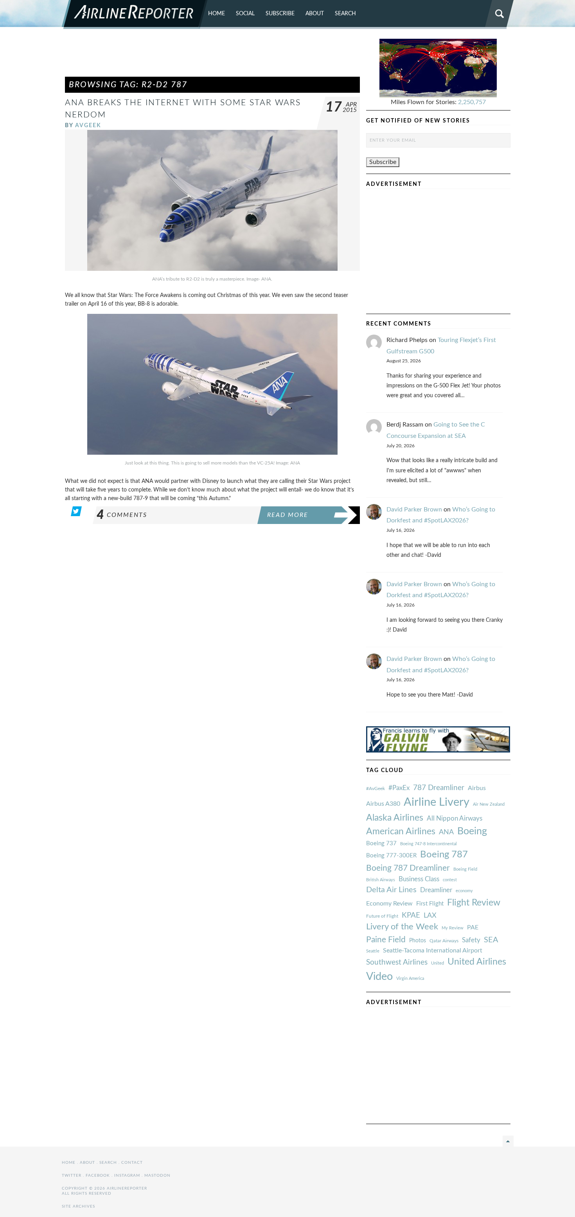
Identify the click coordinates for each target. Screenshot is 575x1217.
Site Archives (78, 1206)
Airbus (477, 788)
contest (450, 880)
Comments (122, 515)
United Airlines (476, 962)
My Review (453, 928)
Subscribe (280, 13)
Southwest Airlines (397, 962)
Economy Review (389, 903)
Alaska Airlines (394, 818)
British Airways (380, 880)
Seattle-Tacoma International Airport (432, 950)
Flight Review (473, 902)
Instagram (127, 1175)
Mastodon (157, 1175)
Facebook (98, 1175)
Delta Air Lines (391, 890)
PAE (472, 927)
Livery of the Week (402, 927)
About (314, 13)
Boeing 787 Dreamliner (408, 868)
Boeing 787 (444, 854)
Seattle (372, 951)
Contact (132, 1163)
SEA (491, 940)
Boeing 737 (381, 843)
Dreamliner (436, 890)
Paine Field (386, 940)
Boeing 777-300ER (391, 856)
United (437, 963)
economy (464, 891)
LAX (430, 915)
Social (245, 13)
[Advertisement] (212, 56)
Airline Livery (436, 802)
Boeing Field (465, 869)
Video (379, 976)
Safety (471, 940)
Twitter (71, 1175)
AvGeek (88, 125)
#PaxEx (399, 788)
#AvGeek (375, 789)
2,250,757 (472, 102)
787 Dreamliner (438, 788)
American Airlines (400, 831)
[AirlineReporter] (135, 14)
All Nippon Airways (454, 818)
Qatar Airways (443, 940)
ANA (446, 832)
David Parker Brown (414, 509)
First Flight (430, 904)
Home (216, 13)
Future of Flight (382, 916)
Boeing (472, 831)
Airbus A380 (383, 804)
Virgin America (410, 978)
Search (345, 13)
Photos (417, 940)
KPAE (411, 915)
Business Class (419, 879)
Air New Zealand (489, 804)
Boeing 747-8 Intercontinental (428, 844)
